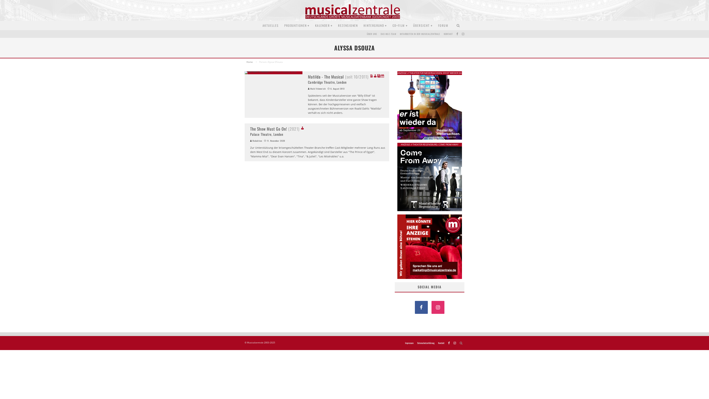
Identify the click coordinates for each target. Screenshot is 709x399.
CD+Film (399, 25)
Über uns (372, 33)
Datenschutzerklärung (425, 343)
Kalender (322, 25)
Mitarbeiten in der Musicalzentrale (420, 33)
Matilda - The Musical (338, 77)
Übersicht (421, 25)
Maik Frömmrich (318, 88)
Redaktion (257, 140)
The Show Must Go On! (274, 129)
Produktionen (295, 25)
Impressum (409, 343)
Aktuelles (271, 25)
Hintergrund (374, 25)
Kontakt (448, 33)
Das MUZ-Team (388, 33)
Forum (443, 25)
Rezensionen (348, 25)
